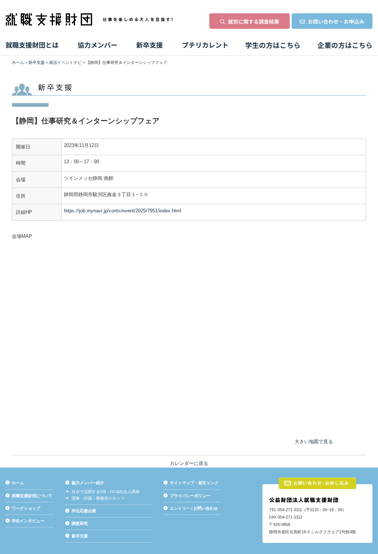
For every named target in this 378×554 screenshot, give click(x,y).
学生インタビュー (28, 521)
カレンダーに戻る (189, 463)
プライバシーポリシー (190, 495)
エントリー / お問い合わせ (194, 508)
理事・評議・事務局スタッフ (98, 498)
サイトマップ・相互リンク (194, 483)
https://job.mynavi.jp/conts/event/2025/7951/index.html (122, 210)
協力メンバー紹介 (88, 483)
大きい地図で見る (314, 441)
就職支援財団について (32, 495)
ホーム (18, 62)
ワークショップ (26, 508)
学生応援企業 (84, 511)
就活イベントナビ (65, 62)
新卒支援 (36, 62)
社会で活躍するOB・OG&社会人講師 (106, 491)
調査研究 (80, 523)
